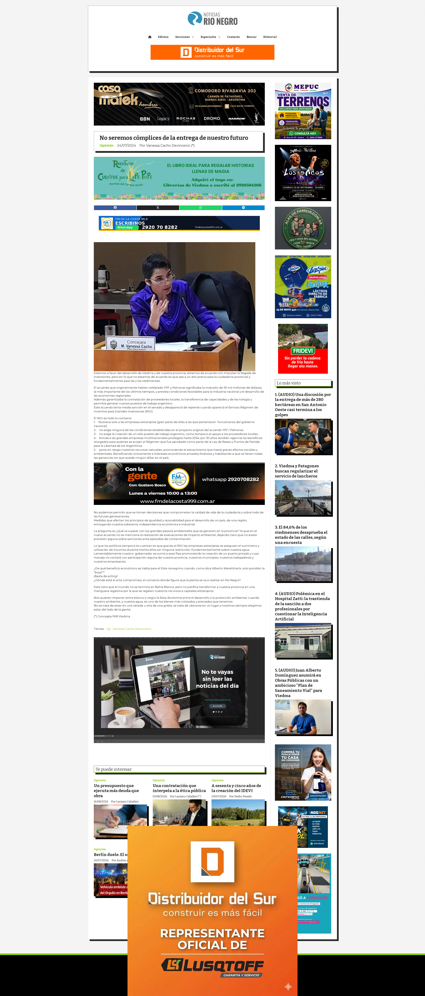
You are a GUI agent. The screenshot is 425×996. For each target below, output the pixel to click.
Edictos (163, 37)
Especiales (208, 37)
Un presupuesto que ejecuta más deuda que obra (116, 790)
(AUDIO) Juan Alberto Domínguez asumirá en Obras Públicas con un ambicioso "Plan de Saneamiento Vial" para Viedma (298, 683)
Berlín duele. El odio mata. (119, 854)
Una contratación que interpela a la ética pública (179, 788)
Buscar (252, 37)
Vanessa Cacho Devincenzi (132, 628)
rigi (108, 628)
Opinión (107, 145)
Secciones (182, 37)
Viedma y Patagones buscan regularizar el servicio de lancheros (297, 471)
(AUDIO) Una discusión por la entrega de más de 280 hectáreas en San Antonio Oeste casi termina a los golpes (303, 404)
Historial (270, 37)
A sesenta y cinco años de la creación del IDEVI (236, 788)
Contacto (233, 37)
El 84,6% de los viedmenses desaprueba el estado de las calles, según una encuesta (301, 535)
